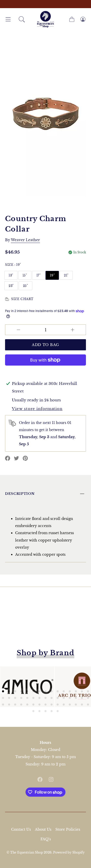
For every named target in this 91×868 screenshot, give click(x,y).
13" (11, 275)
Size (13, 265)
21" (66, 275)
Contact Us (21, 829)
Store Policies (67, 829)
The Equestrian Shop (27, 852)
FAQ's (45, 839)
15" (24, 275)
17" (38, 275)
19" (52, 275)
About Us (43, 829)
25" (25, 286)
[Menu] (8, 19)
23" (11, 286)
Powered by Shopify (69, 852)
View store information (37, 408)
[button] (22, 19)
